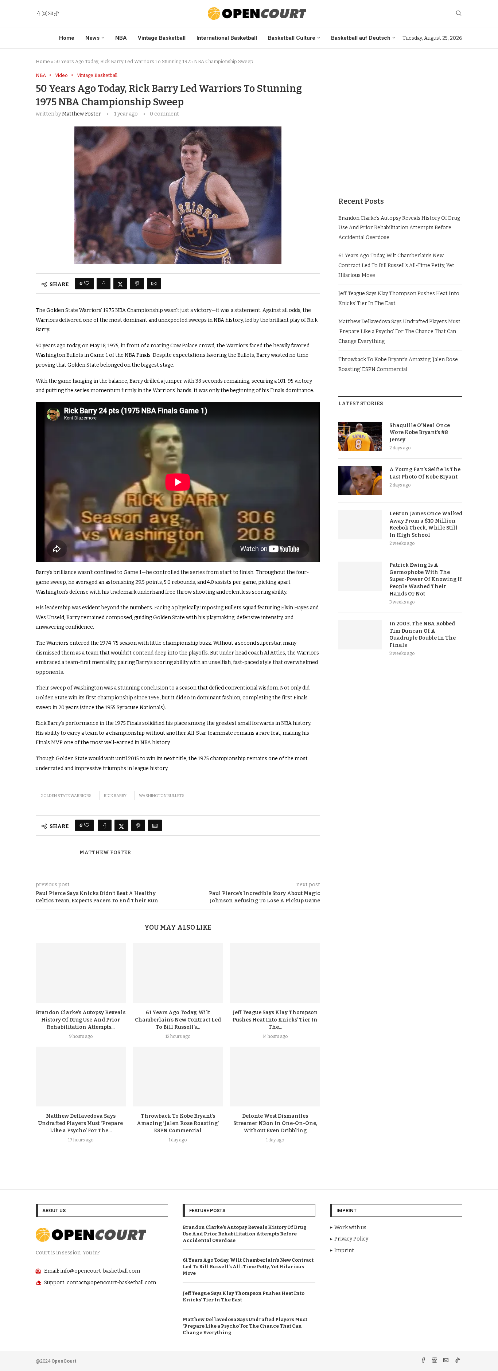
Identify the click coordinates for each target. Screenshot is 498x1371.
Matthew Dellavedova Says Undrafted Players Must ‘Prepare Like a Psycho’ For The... (80, 1123)
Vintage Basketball (162, 38)
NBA (121, 38)
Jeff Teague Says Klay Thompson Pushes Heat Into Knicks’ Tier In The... (275, 1019)
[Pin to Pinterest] (137, 283)
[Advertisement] (400, 124)
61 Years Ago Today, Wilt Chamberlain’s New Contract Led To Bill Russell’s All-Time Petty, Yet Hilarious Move (396, 265)
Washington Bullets (161, 795)
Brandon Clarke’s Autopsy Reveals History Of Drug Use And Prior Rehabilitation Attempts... (80, 1019)
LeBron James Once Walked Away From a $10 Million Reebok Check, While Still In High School (425, 524)
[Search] (458, 14)
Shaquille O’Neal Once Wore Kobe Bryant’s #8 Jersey (419, 432)
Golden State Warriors (66, 795)
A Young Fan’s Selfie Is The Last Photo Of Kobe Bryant (424, 473)
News (92, 38)
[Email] (50, 13)
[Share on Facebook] (103, 283)
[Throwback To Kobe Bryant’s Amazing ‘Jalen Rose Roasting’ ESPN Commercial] (178, 1076)
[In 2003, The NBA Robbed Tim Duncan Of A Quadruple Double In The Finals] (360, 634)
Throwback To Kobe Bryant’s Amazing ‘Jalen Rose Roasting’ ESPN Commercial (178, 1123)
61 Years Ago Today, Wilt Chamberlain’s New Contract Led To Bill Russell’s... (178, 1019)
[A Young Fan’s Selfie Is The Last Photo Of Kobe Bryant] (360, 480)
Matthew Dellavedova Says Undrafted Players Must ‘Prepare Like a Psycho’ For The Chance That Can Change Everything (399, 331)
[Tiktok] (56, 13)
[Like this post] (86, 283)
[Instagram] (44, 13)
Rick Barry (115, 795)
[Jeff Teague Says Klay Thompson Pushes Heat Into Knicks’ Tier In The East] (275, 973)
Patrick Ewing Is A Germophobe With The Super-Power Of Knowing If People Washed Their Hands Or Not (425, 579)
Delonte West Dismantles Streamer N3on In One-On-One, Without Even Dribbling (275, 1123)
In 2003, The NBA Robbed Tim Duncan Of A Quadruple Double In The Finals (422, 634)
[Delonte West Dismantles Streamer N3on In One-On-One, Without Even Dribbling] (275, 1076)
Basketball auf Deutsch (360, 38)
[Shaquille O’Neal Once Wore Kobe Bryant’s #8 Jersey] (360, 436)
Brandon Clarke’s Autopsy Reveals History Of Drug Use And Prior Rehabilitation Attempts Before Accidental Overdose (399, 228)
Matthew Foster (81, 114)
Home (66, 38)
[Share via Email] (154, 283)
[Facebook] (39, 13)
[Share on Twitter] (120, 283)
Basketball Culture (291, 38)
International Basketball (227, 38)
